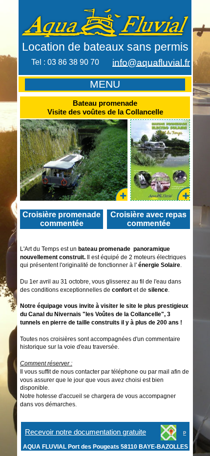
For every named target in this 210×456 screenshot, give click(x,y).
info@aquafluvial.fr (151, 62)
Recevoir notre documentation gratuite (85, 432)
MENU (105, 84)
